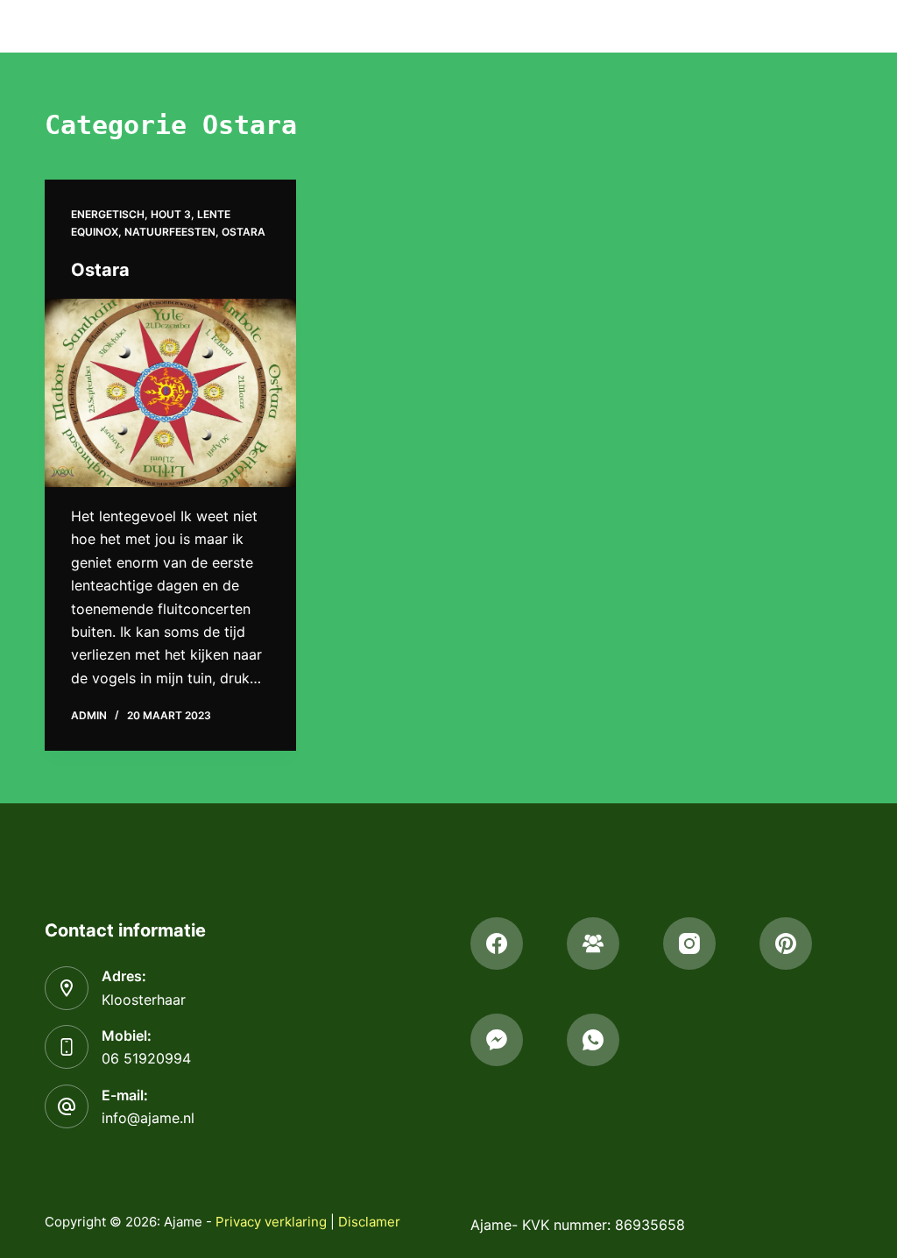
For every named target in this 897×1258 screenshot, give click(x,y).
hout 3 (171, 214)
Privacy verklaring (271, 1221)
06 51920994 (146, 1058)
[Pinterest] (785, 943)
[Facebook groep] (593, 943)
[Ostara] (170, 393)
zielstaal (790, 25)
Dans (497, 25)
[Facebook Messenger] (496, 1040)
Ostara (243, 231)
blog (701, 25)
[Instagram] (689, 943)
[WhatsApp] (593, 1040)
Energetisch (108, 214)
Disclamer (369, 1221)
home (429, 25)
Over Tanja (606, 25)
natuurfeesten (169, 231)
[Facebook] (496, 943)
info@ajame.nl (148, 1118)
